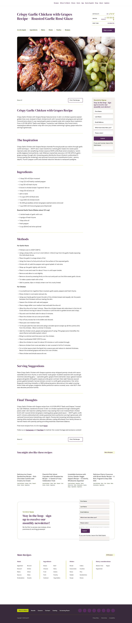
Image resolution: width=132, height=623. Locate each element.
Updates (106, 3)
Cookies (26, 483)
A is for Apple (21, 30)
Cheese (45, 569)
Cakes (51, 483)
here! (46, 426)
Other (29, 572)
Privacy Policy (96, 618)
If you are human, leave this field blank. (92, 535)
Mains (43, 30)
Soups (71, 578)
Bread (71, 566)
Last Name (98, 117)
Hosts (78, 3)
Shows (73, 3)
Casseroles (73, 569)
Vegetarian (27, 485)
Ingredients (33, 30)
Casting (55, 610)
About (101, 3)
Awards (33, 610)
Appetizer (78, 483)
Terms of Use (104, 618)
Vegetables (73, 486)
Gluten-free (70, 485)
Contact (47, 610)
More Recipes (109, 452)
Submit (103, 138)
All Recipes (109, 555)
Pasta (71, 572)
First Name (98, 111)
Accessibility (112, 618)
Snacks (22, 485)
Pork (44, 575)
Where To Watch (65, 3)
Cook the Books (20, 483)
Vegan (69, 486)
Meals (51, 30)
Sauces (19, 575)
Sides (75, 485)
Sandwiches (83, 575)
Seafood (45, 578)
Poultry (58, 30)
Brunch (29, 566)
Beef (54, 566)
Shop (96, 3)
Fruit (62, 483)
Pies (81, 572)
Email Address (99, 122)
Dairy (30, 483)
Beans (82, 483)
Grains (18, 485)
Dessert (34, 483)
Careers (40, 610)
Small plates (79, 485)
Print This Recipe (75, 100)
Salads (72, 575)
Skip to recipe (108, 30)
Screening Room (65, 610)
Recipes (56, 3)
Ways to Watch (23, 610)
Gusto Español (89, 3)
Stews (81, 578)
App (82, 3)
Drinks (29, 569)
